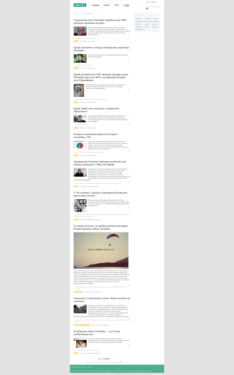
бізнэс (155, 18)
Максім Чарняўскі (118, 214)
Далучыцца (148, 2)
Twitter (94, 152)
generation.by (81, 5)
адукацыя (138, 18)
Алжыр (125, 320)
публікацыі (95, 5)
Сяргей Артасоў (98, 214)
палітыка (103, 183)
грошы (83, 38)
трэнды (116, 287)
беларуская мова (96, 287)
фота (143, 29)
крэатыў (137, 24)
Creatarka (149, 371)
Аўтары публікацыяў (82, 367)
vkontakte (89, 13)
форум (116, 5)
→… (128, 36)
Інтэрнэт (77, 152)
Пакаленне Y (78, 292)
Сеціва (83, 125)
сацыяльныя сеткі (90, 38)
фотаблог (106, 5)
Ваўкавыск (87, 350)
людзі (90, 65)
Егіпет (121, 320)
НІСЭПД (102, 152)
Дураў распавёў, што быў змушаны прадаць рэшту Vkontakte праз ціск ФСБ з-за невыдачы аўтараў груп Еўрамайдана (101, 77)
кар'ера (103, 287)
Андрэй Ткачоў (79, 214)
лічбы (97, 152)
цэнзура (91, 99)
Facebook (83, 152)
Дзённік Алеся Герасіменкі (82, 325)
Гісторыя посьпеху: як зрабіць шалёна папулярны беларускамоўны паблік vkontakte (101, 227)
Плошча (104, 320)
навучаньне (139, 27)
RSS (119, 362)
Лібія (128, 320)
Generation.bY (134, 371)
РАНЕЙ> (107, 359)
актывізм (147, 18)
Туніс (80, 322)
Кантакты (90, 367)
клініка (97, 38)
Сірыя (76, 322)
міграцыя (118, 183)
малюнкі (138, 29)
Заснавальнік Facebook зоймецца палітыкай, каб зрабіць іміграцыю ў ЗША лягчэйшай (100, 163)
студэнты (154, 27)
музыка (154, 24)
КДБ (76, 216)
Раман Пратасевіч (108, 214)
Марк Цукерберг (80, 183)
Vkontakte (86, 99)
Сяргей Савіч (110, 287)
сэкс (76, 350)
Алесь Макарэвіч (89, 214)
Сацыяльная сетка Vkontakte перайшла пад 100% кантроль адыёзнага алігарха (100, 21)
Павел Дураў (84, 65)
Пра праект (73, 367)
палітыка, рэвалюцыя (113, 320)
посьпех (77, 289)
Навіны (76, 41)
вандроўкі (138, 21)
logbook (126, 5)
